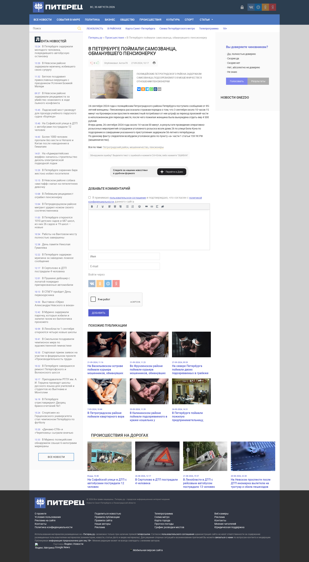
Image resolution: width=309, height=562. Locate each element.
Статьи (205, 19)
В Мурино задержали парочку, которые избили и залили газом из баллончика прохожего (53, 317)
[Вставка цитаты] (146, 206)
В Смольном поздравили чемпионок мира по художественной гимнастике (54, 342)
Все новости (56, 457)
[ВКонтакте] (251, 7)
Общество (127, 19)
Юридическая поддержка (229, 527)
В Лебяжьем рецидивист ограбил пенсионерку (54, 195)
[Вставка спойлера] (157, 206)
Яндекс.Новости (73, 544)
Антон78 (123, 62)
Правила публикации (107, 517)
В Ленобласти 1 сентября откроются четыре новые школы (56, 330)
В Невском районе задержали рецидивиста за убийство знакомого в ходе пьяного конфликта (52, 98)
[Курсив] (97, 206)
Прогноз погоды (164, 523)
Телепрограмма (209, 28)
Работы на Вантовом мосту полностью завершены (56, 235)
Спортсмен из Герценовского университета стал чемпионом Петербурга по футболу (55, 417)
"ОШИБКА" (182, 155)
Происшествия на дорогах (119, 435)
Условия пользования (48, 517)
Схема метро (162, 517)
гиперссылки (143, 534)
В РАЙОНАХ (114, 28)
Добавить (98, 312)
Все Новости (43, 19)
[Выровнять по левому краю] (109, 206)
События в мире (68, 19)
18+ (225, 28)
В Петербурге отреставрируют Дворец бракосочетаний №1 (50, 402)
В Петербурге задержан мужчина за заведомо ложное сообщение (54, 258)
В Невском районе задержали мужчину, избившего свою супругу (55, 66)
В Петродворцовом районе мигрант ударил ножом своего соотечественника (55, 207)
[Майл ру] (258, 7)
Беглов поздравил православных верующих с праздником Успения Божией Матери (53, 81)
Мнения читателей (225, 523)
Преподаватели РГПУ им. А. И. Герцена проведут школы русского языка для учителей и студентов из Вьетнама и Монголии (56, 385)
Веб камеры (221, 513)
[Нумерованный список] (132, 206)
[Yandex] (272, 7)
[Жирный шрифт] (92, 206)
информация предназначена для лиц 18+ (70, 540)
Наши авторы (103, 523)
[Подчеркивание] (102, 206)
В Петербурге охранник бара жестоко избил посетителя (56, 171)
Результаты (258, 81)
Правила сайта (103, 520)
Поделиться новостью (108, 513)
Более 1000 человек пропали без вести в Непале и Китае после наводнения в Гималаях (54, 141)
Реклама (100, 527)
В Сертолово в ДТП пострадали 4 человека (51, 269)
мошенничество (139, 147)
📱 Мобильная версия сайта (146, 550)
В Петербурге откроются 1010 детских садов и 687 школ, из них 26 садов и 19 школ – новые (55, 222)
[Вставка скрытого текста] (162, 206)
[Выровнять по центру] (115, 206)
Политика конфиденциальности (53, 527)
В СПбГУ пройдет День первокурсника (53, 293)
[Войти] (242, 7)
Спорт (189, 19)
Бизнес (110, 19)
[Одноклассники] (265, 7)
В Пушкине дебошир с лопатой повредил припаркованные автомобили (54, 281)
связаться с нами (224, 537)
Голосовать (237, 81)
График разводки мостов (169, 527)
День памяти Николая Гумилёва (52, 245)
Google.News (62, 547)
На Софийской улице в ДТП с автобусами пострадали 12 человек (56, 126)
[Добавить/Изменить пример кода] (151, 206)
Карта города (162, 520)
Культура (173, 19)
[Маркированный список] (127, 206)
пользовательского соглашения (177, 534)
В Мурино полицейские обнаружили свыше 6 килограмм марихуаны (56, 443)
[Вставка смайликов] (139, 206)
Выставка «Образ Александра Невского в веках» (54, 303)
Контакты (40, 523)
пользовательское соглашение (128, 197)
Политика (92, 19)
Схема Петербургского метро (177, 28)
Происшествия (150, 19)
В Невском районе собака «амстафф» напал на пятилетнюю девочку (56, 183)
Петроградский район (116, 147)
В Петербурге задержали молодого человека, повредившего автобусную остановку (54, 51)
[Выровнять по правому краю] (120, 206)
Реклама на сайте (45, 520)
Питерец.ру (95, 37)
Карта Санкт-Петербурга (140, 28)
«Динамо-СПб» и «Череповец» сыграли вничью (54, 430)
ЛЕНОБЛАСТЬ (95, 28)
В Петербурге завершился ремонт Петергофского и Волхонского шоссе (55, 369)
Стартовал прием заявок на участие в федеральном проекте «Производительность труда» (56, 355)
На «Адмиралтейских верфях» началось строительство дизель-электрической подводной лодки (56, 158)
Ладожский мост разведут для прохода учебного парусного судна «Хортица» (55, 113)
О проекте (40, 513)
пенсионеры (156, 147)
